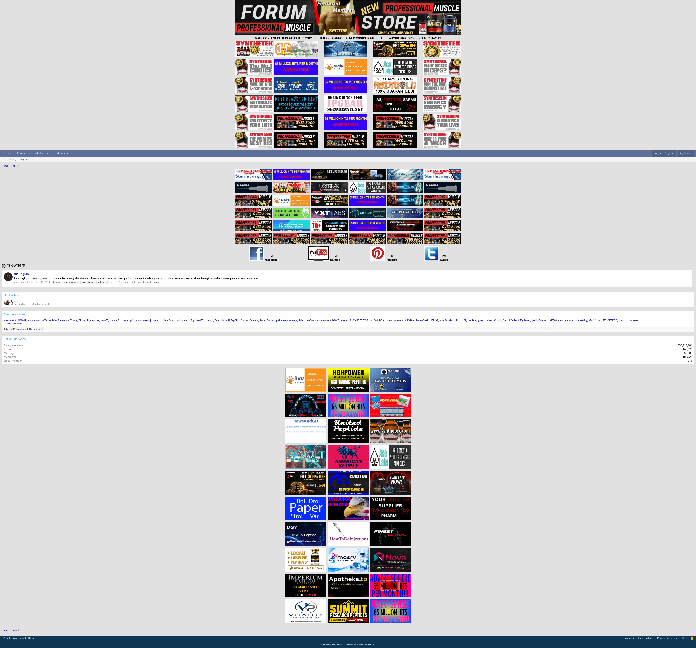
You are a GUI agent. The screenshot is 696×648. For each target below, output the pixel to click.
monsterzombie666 (37, 320)
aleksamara (10, 320)
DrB (689, 360)
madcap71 (115, 320)
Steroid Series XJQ (512, 320)
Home (8, 153)
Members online (14, 314)
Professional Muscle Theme (20, 638)
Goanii (497, 320)
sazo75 (104, 320)
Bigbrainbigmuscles (89, 320)
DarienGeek (422, 320)
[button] (29, 153)
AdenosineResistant (309, 320)
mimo (389, 320)
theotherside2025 (330, 320)
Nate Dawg (168, 320)
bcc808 (374, 320)
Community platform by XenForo (348, 645)
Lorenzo (209, 320)
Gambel (542, 320)
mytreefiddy (581, 320)
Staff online (11, 295)
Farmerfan (63, 320)
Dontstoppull (273, 320)
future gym (21, 274)
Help (677, 638)
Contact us (629, 638)
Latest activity (9, 159)
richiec (489, 320)
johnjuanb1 (155, 320)
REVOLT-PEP (609, 320)
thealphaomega (289, 320)
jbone (262, 320)
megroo (622, 320)
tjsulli (534, 320)
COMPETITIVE (360, 320)
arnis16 (53, 320)
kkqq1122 (461, 320)
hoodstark (633, 320)
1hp (599, 320)
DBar (381, 320)
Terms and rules (646, 638)
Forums (21, 153)
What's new (41, 153)
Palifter (411, 320)
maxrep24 (346, 320)
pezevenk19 (399, 320)
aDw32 (592, 320)
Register (24, 159)
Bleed (527, 320)
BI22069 (21, 320)
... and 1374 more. (13, 323)
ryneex (480, 320)
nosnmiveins (142, 320)
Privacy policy (664, 638)
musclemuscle (565, 320)
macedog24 (128, 320)
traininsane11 (183, 320)
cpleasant (19, 282)
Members (62, 153)
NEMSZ (434, 320)
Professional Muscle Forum (145, 282)
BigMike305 (197, 320)
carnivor (472, 320)
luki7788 (552, 320)
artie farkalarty (447, 320)
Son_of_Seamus (249, 320)
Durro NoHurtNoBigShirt (227, 320)
